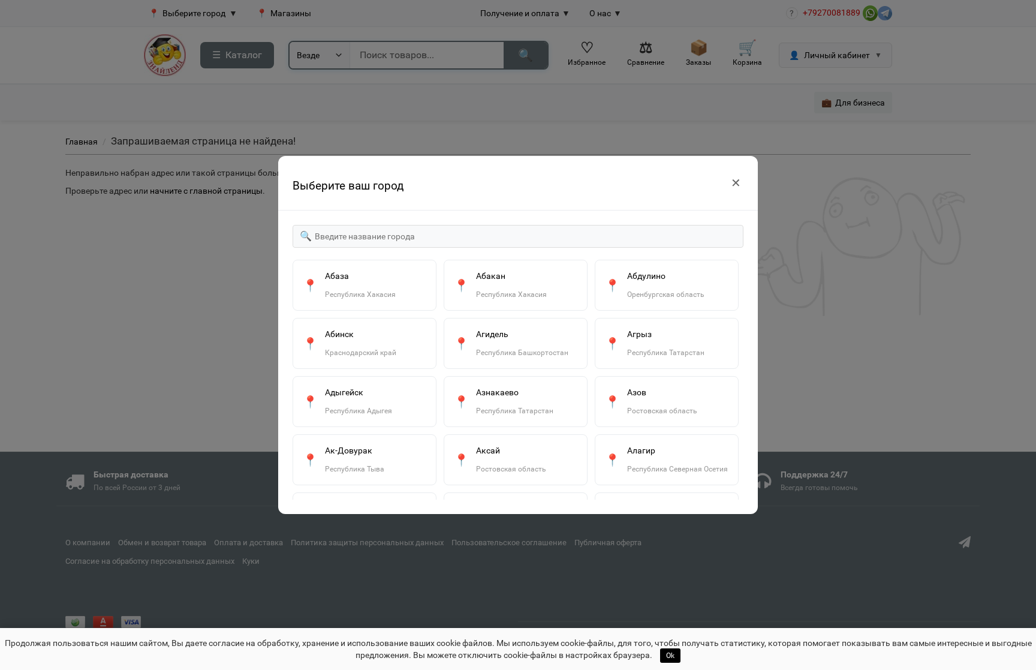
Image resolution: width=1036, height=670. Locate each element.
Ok (670, 655)
